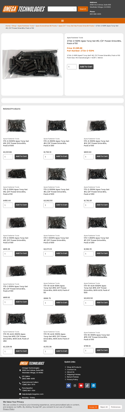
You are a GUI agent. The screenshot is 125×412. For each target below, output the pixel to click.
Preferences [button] (115, 407)
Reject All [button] (104, 407)
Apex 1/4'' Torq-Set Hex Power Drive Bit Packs (76, 26)
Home (8, 26)
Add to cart (86, 66)
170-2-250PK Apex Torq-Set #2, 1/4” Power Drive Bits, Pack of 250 (96, 191)
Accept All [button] (93, 407)
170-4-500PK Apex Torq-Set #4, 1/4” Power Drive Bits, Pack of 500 (16, 143)
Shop (14, 26)
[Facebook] (68, 385)
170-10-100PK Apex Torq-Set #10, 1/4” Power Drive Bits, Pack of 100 (97, 337)
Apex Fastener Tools (26, 26)
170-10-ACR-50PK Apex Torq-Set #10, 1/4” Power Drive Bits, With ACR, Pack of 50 (56, 289)
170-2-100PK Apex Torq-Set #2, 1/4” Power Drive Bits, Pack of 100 (15, 240)
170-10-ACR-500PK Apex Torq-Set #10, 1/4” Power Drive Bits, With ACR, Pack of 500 (96, 289)
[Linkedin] (93, 385)
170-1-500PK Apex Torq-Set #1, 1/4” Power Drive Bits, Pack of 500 (56, 240)
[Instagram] (74, 385)
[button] (63, 21)
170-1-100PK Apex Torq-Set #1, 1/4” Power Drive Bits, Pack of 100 (15, 288)
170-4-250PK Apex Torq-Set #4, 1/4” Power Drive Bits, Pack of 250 (56, 143)
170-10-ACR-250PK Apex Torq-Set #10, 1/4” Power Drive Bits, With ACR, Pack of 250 (16, 337)
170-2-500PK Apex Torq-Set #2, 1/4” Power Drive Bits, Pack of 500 (56, 191)
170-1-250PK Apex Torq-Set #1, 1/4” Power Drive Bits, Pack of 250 (96, 240)
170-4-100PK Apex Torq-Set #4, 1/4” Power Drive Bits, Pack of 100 (96, 143)
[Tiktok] (87, 385)
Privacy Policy (8, 409)
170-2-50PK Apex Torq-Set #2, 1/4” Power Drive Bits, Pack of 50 (15, 191)
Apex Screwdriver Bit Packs (46, 26)
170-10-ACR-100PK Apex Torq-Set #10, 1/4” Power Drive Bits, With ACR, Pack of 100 (56, 337)
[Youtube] (81, 385)
